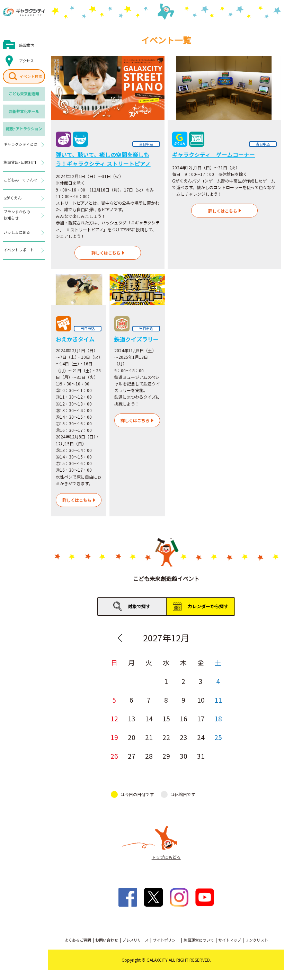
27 (131, 755)
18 (218, 718)
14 (149, 718)
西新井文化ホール (24, 111)
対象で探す (139, 606)
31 (201, 755)
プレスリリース (135, 940)
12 (114, 718)
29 (166, 755)
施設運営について (199, 940)
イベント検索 (30, 76)
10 (201, 699)
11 (218, 699)
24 (201, 737)
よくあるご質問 (77, 940)
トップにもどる (166, 857)
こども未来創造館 (24, 93)
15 (166, 718)
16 (183, 718)
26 (114, 755)
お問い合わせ (106, 940)
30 (183, 755)
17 (201, 718)
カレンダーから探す (208, 606)
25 (218, 737)
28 (149, 755)
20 (131, 737)
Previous (120, 638)
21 (149, 737)
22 (166, 737)
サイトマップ (229, 940)
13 (131, 718)
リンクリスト (256, 940)
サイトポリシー (166, 940)
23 (183, 737)
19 (114, 737)
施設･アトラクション (24, 128)
